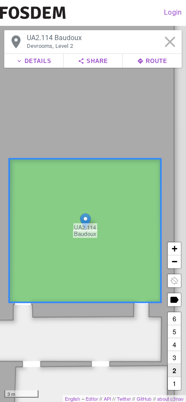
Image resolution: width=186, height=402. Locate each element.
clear (170, 42)
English (72, 398)
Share (93, 61)
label (174, 300)
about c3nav (170, 398)
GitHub (144, 398)
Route (152, 61)
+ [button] (174, 248)
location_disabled (174, 280)
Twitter (124, 398)
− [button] (174, 261)
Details (33, 61)
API (107, 398)
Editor (92, 398)
